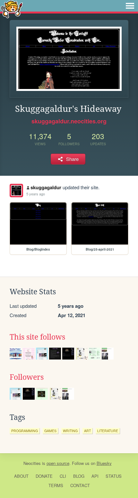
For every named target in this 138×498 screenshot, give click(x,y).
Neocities (32, 463)
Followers (27, 377)
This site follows (37, 337)
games (50, 430)
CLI (63, 476)
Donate (44, 476)
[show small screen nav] (130, 6)
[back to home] (11, 8)
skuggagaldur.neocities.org (69, 121)
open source (58, 463)
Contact (80, 485)
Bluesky (104, 463)
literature (107, 430)
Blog (78, 476)
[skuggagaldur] (16, 190)
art (87, 430)
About (21, 476)
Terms (55, 485)
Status (114, 476)
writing (70, 430)
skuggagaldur (45, 187)
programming (24, 430)
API (95, 476)
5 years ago (35, 193)
